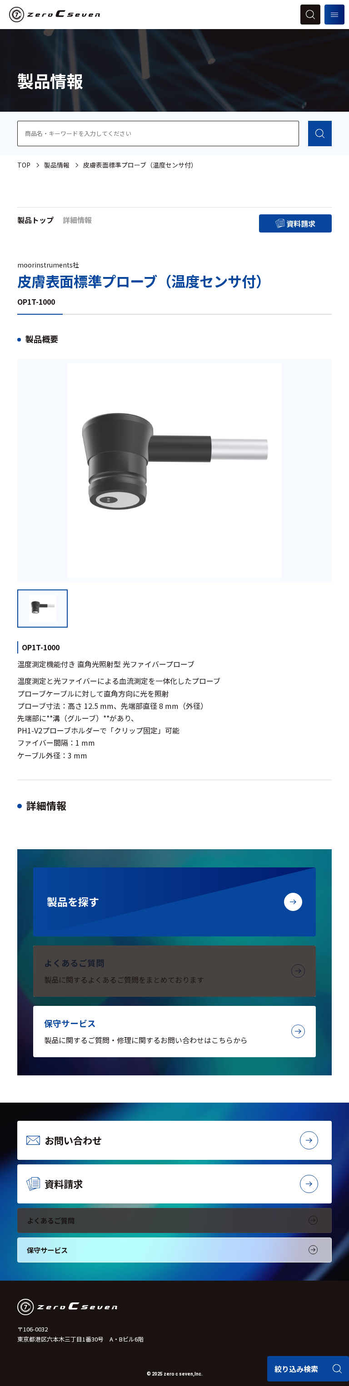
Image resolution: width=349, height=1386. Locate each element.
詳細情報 (77, 219)
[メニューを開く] (334, 15)
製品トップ (35, 219)
